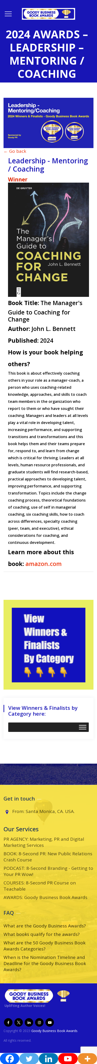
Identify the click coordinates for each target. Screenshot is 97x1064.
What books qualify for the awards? (42, 934)
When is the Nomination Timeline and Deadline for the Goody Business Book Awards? (45, 963)
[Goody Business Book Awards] (48, 13)
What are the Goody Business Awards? (45, 926)
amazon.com (43, 564)
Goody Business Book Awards (54, 1031)
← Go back (15, 151)
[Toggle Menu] (82, 727)
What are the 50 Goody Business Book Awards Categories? (44, 946)
